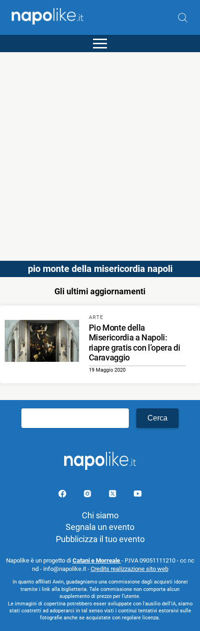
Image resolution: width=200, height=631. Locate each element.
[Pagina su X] (113, 495)
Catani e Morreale (97, 560)
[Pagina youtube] (137, 495)
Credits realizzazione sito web (129, 568)
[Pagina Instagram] (88, 495)
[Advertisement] (100, 152)
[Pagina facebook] (63, 495)
